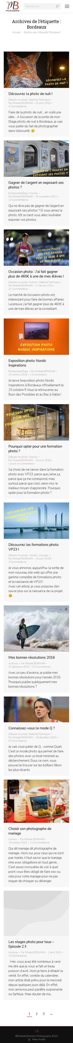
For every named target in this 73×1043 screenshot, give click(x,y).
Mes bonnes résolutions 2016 (31, 657)
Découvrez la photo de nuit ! (30, 93)
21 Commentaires (18, 289)
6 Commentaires (17, 741)
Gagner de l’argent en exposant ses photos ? (36, 185)
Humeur (33, 193)
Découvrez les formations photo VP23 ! (33, 547)
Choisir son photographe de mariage (29, 831)
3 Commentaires (17, 562)
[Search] (57, 6)
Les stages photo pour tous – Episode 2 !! (31, 944)
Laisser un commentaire (21, 463)
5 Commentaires (41, 666)
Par (20, 103)
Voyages (43, 555)
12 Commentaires (18, 200)
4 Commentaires (17, 106)
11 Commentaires (40, 842)
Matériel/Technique (39, 99)
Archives (13, 663)
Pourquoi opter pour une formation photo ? (35, 449)
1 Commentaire (38, 374)
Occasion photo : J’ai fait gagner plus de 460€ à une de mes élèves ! (36, 274)
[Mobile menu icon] (67, 6)
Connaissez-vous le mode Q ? (31, 728)
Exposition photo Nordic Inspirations (27, 363)
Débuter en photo (18, 99)
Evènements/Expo (18, 193)
